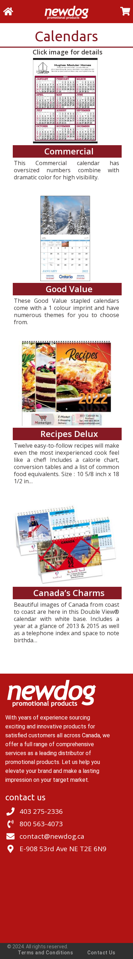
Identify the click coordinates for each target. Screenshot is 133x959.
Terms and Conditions (45, 952)
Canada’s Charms (69, 593)
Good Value (69, 289)
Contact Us (101, 952)
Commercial (69, 151)
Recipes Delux (69, 433)
